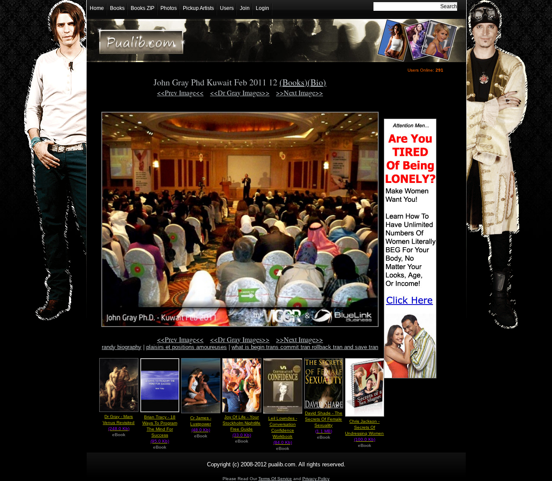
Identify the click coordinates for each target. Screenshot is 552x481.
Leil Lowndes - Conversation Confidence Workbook (282, 430)
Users (227, 8)
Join (245, 8)
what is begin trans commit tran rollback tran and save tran (305, 347)
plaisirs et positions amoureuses (186, 347)
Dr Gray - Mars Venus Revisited (119, 422)
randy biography (121, 347)
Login (262, 8)
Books (117, 8)
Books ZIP (142, 8)
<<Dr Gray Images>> (240, 92)
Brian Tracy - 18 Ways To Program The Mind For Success (159, 429)
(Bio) (316, 82)
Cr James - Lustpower (200, 423)
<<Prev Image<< (180, 92)
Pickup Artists (198, 8)
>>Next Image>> (299, 92)
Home (97, 8)
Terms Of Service (275, 478)
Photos (168, 8)
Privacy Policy (315, 478)
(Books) (293, 82)
